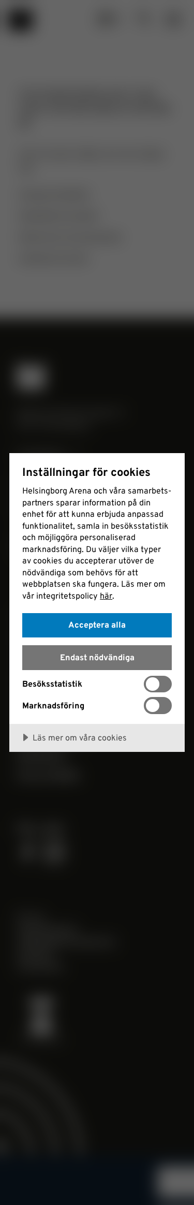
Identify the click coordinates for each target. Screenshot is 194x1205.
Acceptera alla (97, 624)
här (106, 595)
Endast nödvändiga (97, 657)
